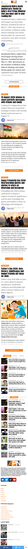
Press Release (5, 513)
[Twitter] (7, 480)
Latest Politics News (6, 511)
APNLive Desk (10, 120)
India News (4, 507)
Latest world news (6, 515)
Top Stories (4, 509)
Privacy (3, 498)
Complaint (3, 500)
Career (2, 492)
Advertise (3, 496)
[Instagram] (10, 480)
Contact (3, 494)
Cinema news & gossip (7, 517)
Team (2, 490)
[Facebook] (3, 480)
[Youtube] (14, 480)
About (2, 488)
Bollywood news (5, 519)
